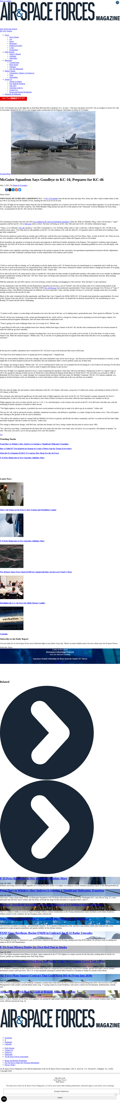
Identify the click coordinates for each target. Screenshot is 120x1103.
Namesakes (13, 77)
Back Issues (13, 65)
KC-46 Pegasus (50, 288)
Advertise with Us (16, 88)
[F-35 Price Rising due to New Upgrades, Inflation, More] (11, 536)
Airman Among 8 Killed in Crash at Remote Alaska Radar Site (37, 991)
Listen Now (60, 663)
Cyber (11, 48)
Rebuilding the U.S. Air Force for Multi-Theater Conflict (22, 603)
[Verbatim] (11, 629)
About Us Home (15, 81)
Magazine (8, 60)
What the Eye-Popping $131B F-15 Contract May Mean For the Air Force (44, 918)
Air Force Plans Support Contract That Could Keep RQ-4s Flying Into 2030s (46, 975)
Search (14, 29)
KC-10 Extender (51, 198)
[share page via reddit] (16, 191)
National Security (15, 46)
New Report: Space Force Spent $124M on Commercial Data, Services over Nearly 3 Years (36, 572)
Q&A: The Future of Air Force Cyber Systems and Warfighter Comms (28, 510)
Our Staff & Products (17, 84)
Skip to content (5, 1)
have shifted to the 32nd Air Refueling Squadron (51, 222)
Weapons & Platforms (13, 94)
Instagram (8, 1042)
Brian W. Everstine (20, 185)
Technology (13, 50)
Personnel (13, 43)
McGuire (28, 224)
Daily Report (9, 52)
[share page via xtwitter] (9, 191)
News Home (14, 37)
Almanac (12, 67)
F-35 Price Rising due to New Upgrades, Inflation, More (22, 541)
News (7, 35)
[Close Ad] (116, 1094)
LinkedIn (8, 1044)
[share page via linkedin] (13, 191)
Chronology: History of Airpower (21, 73)
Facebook (8, 1038)
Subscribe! (13, 58)
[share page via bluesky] (19, 191)
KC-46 (21, 228)
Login (9, 29)
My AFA (3, 31)
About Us (8, 79)
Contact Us (13, 90)
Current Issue (14, 62)
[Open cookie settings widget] (4, 1099)
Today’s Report (15, 54)
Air (10, 39)
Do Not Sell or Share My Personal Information (22, 1063)
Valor (11, 75)
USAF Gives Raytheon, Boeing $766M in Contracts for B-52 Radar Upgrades (46, 932)
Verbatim (4, 634)
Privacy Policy (10, 1065)
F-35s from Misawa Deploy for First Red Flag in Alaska (33, 947)
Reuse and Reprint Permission (20, 92)
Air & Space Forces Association (16, 1057)
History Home (10, 71)
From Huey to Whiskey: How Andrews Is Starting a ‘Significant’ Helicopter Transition (52, 890)
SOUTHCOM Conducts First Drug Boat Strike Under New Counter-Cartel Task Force (52, 961)
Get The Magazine (16, 69)
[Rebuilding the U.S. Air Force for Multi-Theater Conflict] (11, 598)
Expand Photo (5, 174)
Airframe (12, 56)
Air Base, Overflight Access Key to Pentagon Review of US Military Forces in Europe (51, 904)
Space (11, 41)
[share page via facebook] (6, 191)
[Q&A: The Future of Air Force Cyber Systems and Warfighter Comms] (11, 505)
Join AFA (3, 29)
